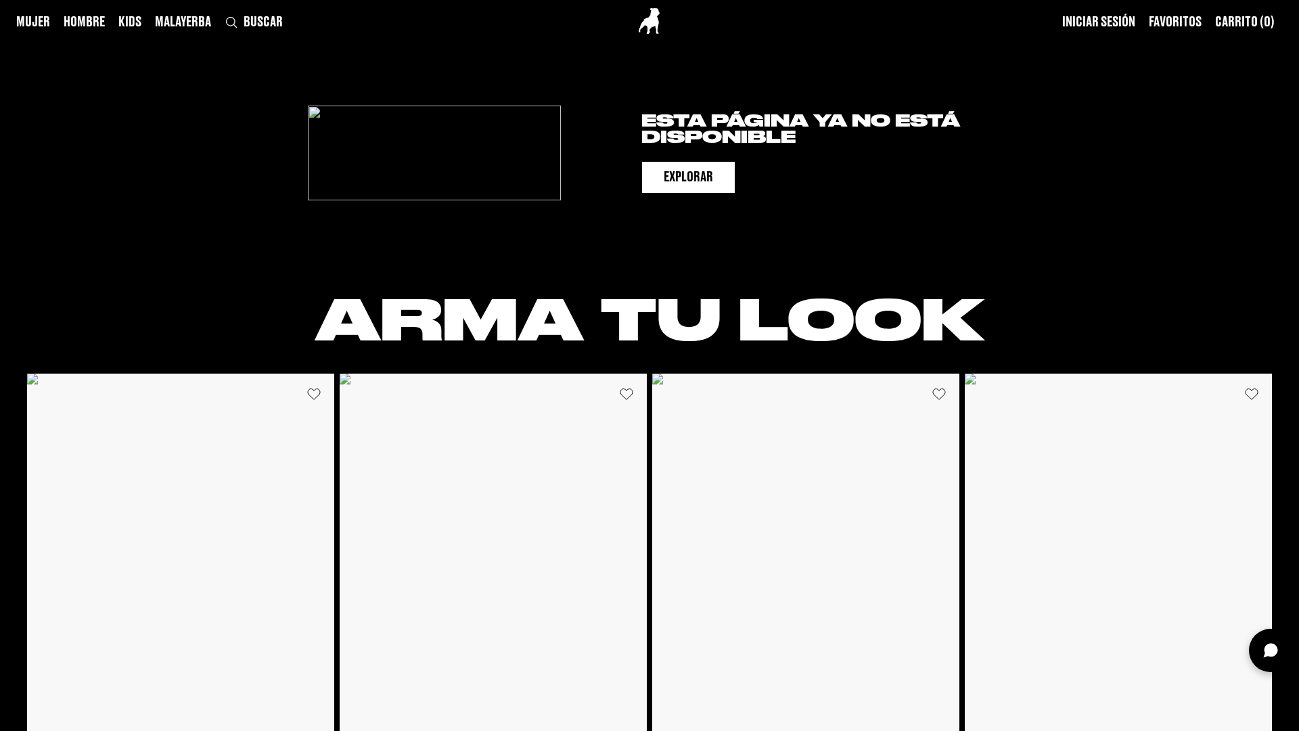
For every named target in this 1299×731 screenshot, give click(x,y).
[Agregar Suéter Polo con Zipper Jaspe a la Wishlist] (314, 394)
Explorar (688, 177)
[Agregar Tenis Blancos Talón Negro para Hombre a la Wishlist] (939, 394)
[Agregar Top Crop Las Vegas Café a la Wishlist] (626, 394)
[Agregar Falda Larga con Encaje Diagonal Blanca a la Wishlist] (1251, 394)
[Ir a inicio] (649, 21)
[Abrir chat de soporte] (1270, 650)
